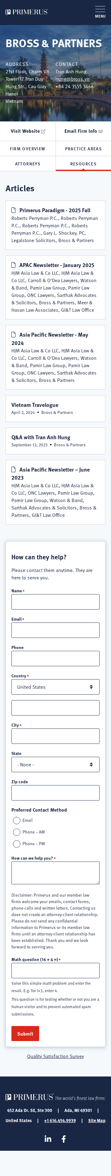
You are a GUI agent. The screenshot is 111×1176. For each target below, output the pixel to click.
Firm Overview (27, 148)
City (15, 725)
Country (18, 675)
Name (16, 590)
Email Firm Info (80, 130)
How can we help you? (32, 858)
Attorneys (28, 163)
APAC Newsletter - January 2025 (56, 265)
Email (16, 619)
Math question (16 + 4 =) (34, 959)
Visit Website (25, 130)
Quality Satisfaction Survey (55, 1056)
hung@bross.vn (73, 79)
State (16, 753)
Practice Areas (83, 148)
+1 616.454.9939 (60, 1120)
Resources (83, 163)
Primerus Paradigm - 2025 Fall (54, 210)
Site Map (96, 1120)
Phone (17, 647)
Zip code (19, 781)
